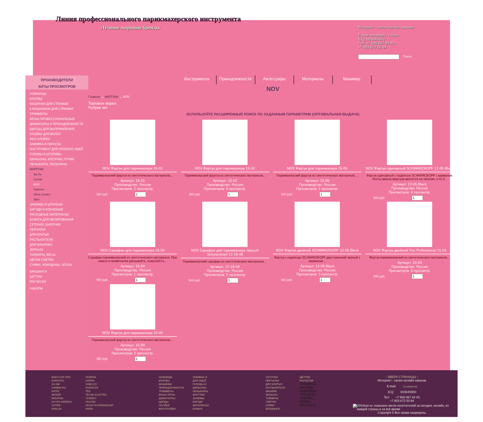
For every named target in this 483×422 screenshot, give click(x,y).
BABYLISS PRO (61, 377)
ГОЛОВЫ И (199, 384)
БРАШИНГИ (272, 408)
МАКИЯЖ (271, 391)
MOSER (56, 394)
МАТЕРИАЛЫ (201, 405)
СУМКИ (270, 405)
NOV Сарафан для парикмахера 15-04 (132, 250)
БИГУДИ (198, 401)
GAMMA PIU (59, 387)
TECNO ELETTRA (96, 394)
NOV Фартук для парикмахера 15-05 (317, 168)
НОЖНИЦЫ (165, 377)
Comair (37, 179)
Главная (94, 97)
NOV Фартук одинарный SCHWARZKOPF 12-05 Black (409, 168)
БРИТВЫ (164, 380)
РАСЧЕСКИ (306, 380)
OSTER (56, 405)
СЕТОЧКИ (272, 377)
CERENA (91, 377)
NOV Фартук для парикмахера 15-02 (225, 168)
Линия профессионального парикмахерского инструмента (148, 18)
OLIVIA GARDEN (61, 401)
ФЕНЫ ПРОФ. (167, 394)
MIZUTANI (57, 398)
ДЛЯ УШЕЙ (199, 380)
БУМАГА (198, 408)
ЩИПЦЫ (164, 401)
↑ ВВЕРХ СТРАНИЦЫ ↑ (402, 377)
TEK (88, 391)
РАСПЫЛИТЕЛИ (275, 387)
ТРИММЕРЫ (166, 391)
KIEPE (55, 391)
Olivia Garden (41, 194)
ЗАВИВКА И (200, 377)
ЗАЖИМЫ (198, 398)
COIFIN (90, 380)
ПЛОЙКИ (164, 405)
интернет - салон (384, 35)
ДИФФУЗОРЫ (167, 398)
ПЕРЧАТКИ (272, 380)
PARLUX (57, 408)
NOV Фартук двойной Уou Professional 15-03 (409, 250)
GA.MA (56, 384)
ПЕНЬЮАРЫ (200, 391)
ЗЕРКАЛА (271, 394)
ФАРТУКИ (111, 97)
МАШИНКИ (165, 384)
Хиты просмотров (56, 87)
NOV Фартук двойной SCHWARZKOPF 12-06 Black (317, 250)
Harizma (38, 189)
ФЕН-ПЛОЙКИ (167, 408)
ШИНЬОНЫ (199, 387)
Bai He (37, 174)
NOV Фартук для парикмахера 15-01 (132, 168)
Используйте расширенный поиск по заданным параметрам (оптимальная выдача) (272, 114)
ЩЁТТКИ (305, 377)
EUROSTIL (58, 380)
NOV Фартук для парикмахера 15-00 (132, 333)
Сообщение (410, 386)
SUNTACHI (92, 387)
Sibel (36, 199)
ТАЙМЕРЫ (272, 398)
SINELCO (91, 384)
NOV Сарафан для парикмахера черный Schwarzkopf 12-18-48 (225, 252)
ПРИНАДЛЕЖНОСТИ (171, 387)
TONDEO (91, 398)
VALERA (91, 401)
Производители (57, 80)
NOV (36, 184)
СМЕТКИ (271, 401)
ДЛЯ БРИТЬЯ (274, 384)
